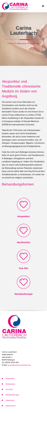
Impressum (10, 400)
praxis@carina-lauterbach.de (19, 365)
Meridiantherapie (12, 395)
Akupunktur (10, 378)
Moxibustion (10, 384)
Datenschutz (11, 406)
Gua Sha (9, 389)
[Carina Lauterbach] (15, 6)
